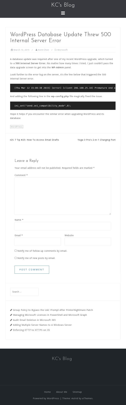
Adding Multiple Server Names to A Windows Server (42, 324)
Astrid (74, 398)
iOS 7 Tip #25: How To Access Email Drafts (34, 139)
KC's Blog (63, 5)
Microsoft (62, 49)
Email (19, 235)
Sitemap (77, 391)
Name (19, 219)
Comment (21, 175)
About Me (61, 391)
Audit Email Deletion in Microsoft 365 (34, 319)
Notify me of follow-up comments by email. (42, 250)
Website (69, 235)
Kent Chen (43, 49)
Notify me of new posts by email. (36, 258)
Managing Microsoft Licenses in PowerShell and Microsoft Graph (50, 314)
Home (47, 391)
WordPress (17, 126)
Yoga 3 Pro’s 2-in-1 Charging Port (97, 139)
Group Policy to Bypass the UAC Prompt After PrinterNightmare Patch (53, 310)
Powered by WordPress (46, 398)
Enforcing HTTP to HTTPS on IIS (31, 329)
